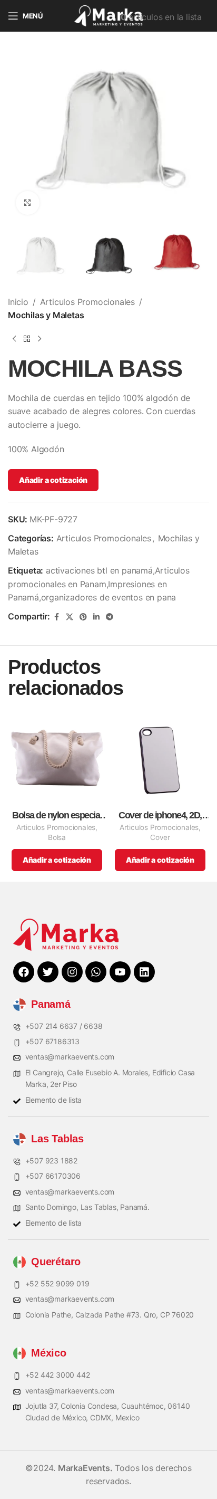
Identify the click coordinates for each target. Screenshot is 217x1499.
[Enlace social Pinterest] (83, 617)
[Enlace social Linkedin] (96, 617)
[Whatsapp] (95, 971)
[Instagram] (72, 971)
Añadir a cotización (53, 479)
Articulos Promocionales (87, 302)
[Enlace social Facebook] (56, 617)
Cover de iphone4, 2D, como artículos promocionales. (160, 815)
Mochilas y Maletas (46, 315)
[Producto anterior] (14, 339)
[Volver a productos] (27, 339)
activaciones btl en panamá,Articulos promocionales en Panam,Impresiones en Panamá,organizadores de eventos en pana (99, 584)
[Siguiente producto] (39, 339)
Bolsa (57, 837)
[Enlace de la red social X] (69, 617)
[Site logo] (108, 14)
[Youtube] (120, 971)
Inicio (18, 302)
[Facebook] (23, 971)
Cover (160, 837)
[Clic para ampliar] (28, 203)
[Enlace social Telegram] (109, 617)
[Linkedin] (144, 971)
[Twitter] (47, 971)
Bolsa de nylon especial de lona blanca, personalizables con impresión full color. (57, 815)
